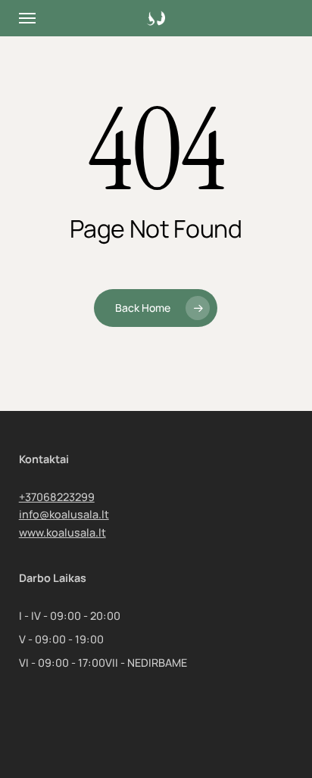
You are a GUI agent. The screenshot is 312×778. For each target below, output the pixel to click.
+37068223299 (57, 497)
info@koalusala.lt (64, 514)
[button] (27, 18)
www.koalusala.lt (62, 532)
